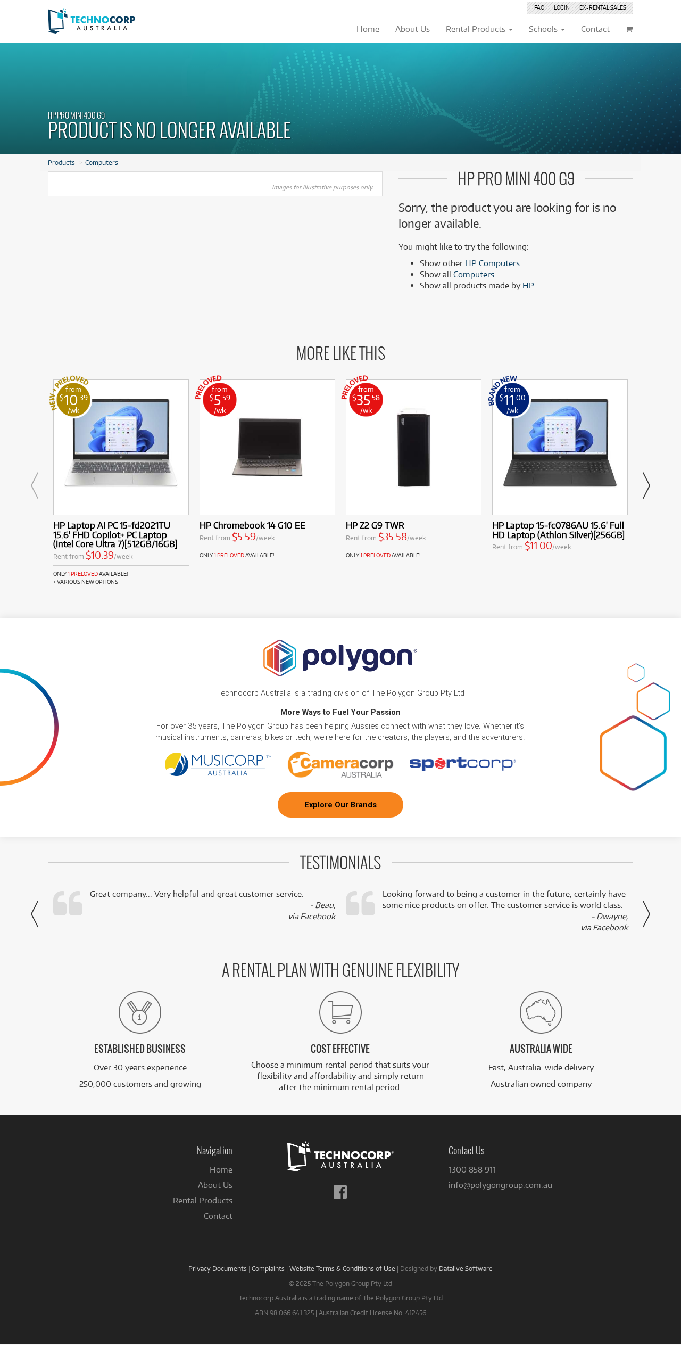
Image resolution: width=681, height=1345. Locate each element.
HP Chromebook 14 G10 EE (252, 525)
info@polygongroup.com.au (500, 1185)
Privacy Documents (217, 1268)
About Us (215, 1185)
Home (221, 1170)
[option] (121, 482)
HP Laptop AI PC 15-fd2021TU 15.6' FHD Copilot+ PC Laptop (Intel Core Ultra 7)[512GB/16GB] (115, 534)
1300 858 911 (472, 1170)
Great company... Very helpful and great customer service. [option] (212, 905)
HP (528, 285)
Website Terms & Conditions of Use (342, 1268)
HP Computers (492, 263)
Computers (101, 162)
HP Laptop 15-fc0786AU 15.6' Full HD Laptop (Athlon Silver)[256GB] (558, 529)
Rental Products (202, 1200)
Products (61, 162)
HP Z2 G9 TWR (375, 525)
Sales (602, 7)
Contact (218, 1216)
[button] (35, 485)
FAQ (539, 7)
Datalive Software (466, 1268)
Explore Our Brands (340, 805)
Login (562, 7)
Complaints (268, 1268)
